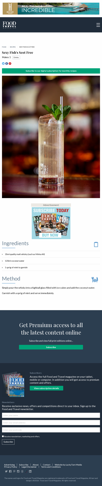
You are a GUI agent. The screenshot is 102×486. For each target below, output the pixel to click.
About (36, 465)
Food (4, 47)
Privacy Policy (10, 467)
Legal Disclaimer (29, 467)
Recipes (13, 47)
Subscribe (51, 347)
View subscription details (46, 388)
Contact (46, 465)
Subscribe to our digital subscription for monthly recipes (51, 71)
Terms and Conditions (51, 467)
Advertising (9, 465)
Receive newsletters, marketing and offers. (22, 436)
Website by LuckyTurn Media (68, 465)
